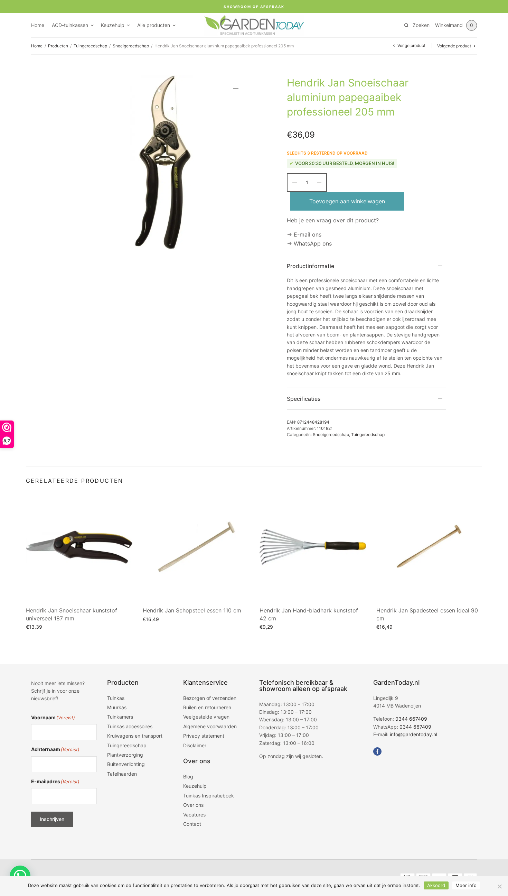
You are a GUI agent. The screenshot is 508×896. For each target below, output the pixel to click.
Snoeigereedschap (131, 45)
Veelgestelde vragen (206, 717)
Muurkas (116, 707)
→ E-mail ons (304, 234)
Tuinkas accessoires (129, 726)
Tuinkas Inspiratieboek (208, 795)
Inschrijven (52, 819)
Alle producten (153, 25)
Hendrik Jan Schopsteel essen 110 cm (192, 610)
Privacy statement (203, 736)
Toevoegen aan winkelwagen (347, 201)
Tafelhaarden (122, 774)
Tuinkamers (120, 717)
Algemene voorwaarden (210, 726)
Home (37, 25)
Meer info (466, 885)
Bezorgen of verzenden (209, 698)
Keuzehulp (112, 25)
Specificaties (303, 398)
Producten (58, 45)
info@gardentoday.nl (413, 734)
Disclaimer (194, 745)
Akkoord (436, 885)
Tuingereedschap (90, 45)
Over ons (193, 805)
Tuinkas (115, 698)
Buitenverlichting (126, 764)
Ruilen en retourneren (207, 707)
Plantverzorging (125, 755)
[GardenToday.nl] (254, 25)
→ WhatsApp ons (309, 243)
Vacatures (194, 815)
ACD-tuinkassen (70, 25)
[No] (499, 886)
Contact (192, 824)
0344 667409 (411, 719)
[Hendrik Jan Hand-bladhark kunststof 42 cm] (313, 547)
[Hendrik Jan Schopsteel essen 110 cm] (196, 547)
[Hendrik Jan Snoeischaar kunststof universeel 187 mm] (79, 547)
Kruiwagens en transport (134, 736)
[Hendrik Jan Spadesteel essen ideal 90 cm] (429, 547)
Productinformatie (310, 265)
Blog (188, 776)
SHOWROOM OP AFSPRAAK (254, 6)
